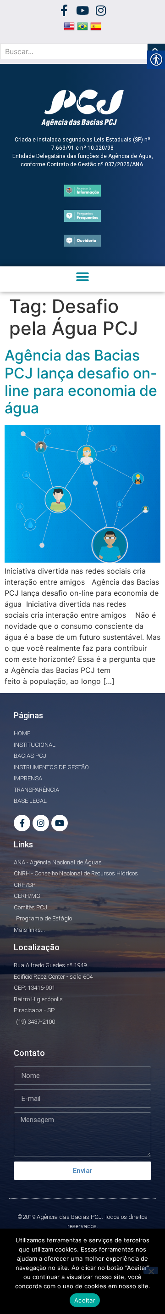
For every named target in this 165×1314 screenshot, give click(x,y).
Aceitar (84, 1300)
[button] (82, 276)
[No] (150, 1270)
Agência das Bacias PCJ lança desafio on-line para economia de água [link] (81, 381)
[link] (64, 10)
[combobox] (74, 51)
